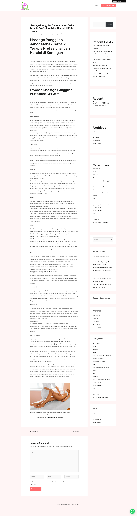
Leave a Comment (35, 34)
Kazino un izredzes (98, 184)
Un (93, 216)
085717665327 (53, 417)
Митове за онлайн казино (100, 222)
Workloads (96, 219)
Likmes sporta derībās (99, 187)
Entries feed (96, 416)
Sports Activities (98, 210)
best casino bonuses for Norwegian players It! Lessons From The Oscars (102, 68)
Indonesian (118, 1)
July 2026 (95, 134)
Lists (94, 190)
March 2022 (96, 140)
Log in (94, 413)
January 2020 (97, 143)
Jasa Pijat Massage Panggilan (51, 34)
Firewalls (95, 174)
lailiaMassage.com (51, 271)
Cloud (94, 171)
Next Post (77, 431)
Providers (95, 202)
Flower (95, 177)
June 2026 (96, 137)
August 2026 (96, 131)
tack (94, 213)
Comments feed (97, 419)
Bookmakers (96, 168)
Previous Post (33, 431)
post (94, 198)
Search (95, 21)
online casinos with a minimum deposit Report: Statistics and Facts (102, 59)
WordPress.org (97, 422)
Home (96, 5)
